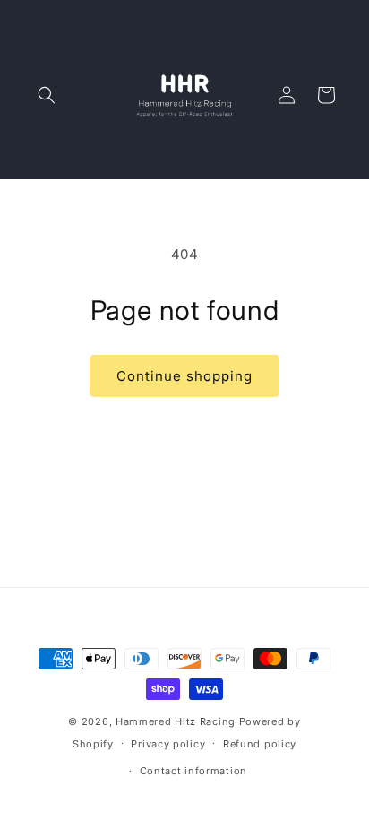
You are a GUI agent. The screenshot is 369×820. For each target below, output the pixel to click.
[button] (46, 95)
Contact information (193, 770)
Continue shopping (184, 375)
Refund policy (259, 744)
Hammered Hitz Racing (176, 721)
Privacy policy (168, 744)
